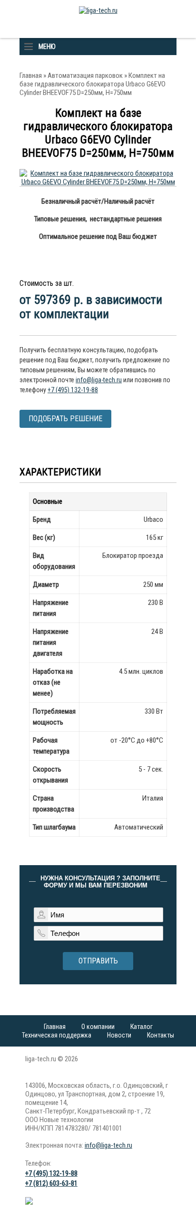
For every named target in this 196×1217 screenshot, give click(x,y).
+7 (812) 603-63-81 (51, 1183)
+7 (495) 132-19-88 (73, 390)
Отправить (98, 960)
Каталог (141, 1026)
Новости (119, 1035)
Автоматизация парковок (85, 75)
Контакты (160, 1035)
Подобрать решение (65, 418)
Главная (31, 75)
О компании (98, 1026)
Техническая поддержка (56, 1035)
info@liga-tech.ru (99, 380)
